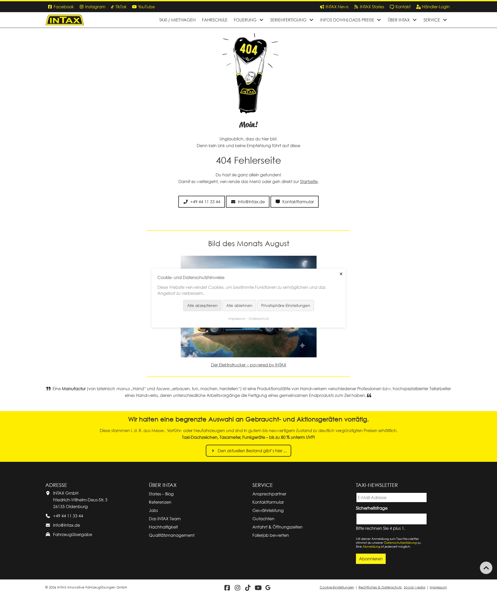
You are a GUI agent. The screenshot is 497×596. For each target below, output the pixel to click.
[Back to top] (486, 568)
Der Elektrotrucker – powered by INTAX (248, 364)
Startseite (309, 181)
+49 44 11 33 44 (68, 515)
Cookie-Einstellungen (337, 587)
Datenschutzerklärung (400, 543)
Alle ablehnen (239, 305)
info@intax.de (66, 525)
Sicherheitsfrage (372, 508)
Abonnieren (371, 558)
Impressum (438, 587)
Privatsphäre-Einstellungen (285, 305)
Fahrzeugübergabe (72, 534)
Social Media (414, 587)
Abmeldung (371, 546)
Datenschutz (259, 318)
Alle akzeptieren (202, 305)
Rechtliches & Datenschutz (380, 587)
